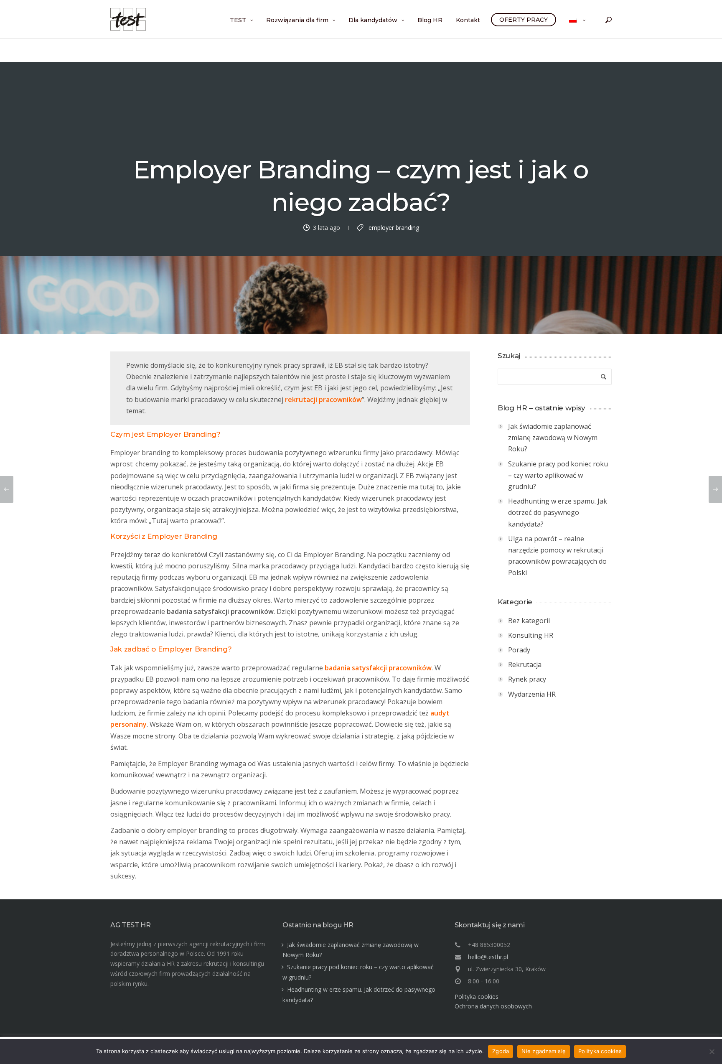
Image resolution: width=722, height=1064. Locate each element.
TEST (238, 20)
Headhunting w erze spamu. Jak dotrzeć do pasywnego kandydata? (557, 512)
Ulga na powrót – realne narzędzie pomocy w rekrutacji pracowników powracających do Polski (557, 556)
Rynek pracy (527, 679)
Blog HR (429, 20)
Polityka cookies (476, 996)
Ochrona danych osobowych (493, 1006)
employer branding (394, 227)
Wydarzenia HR (532, 694)
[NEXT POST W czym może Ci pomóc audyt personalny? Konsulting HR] (715, 489)
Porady (519, 649)
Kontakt (468, 20)
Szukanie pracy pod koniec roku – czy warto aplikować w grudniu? (558, 475)
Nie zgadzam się (543, 1051)
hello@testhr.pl (488, 957)
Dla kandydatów (372, 20)
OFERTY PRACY (523, 19)
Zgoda (500, 1051)
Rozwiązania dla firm (297, 20)
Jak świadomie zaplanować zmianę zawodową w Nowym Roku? (552, 437)
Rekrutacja (525, 664)
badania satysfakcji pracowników (378, 667)
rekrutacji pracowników (323, 399)
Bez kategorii (529, 620)
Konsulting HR (530, 635)
